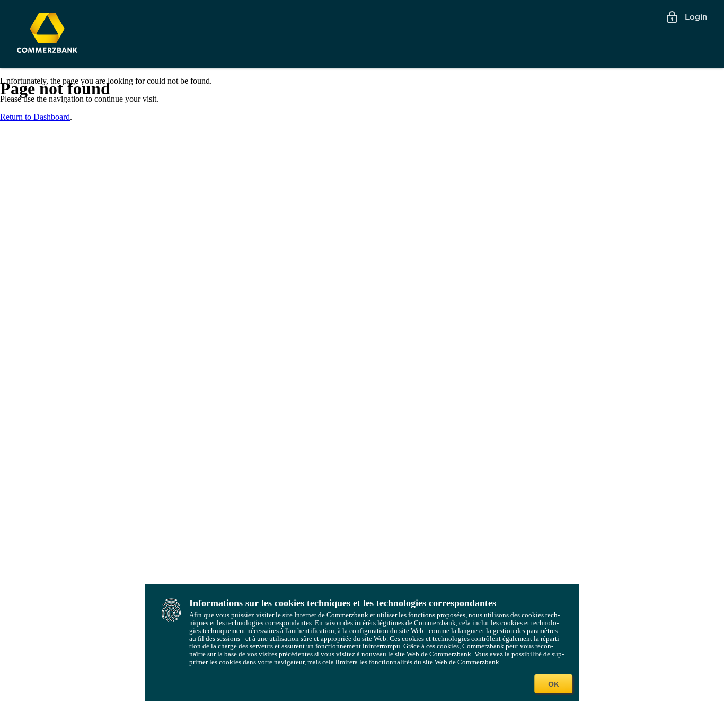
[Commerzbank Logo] (47, 33)
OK (553, 684)
